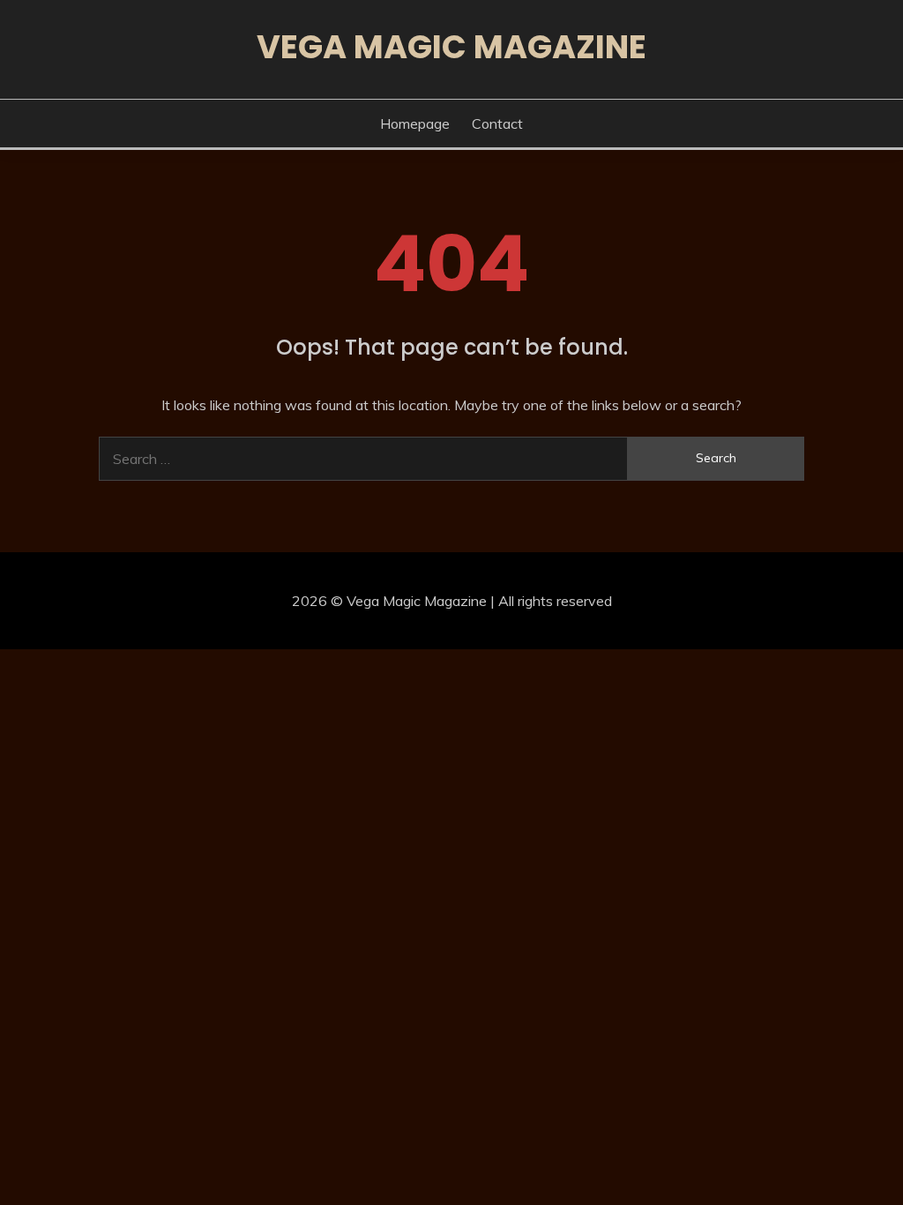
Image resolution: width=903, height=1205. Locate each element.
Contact (497, 123)
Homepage (415, 123)
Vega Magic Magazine (451, 47)
